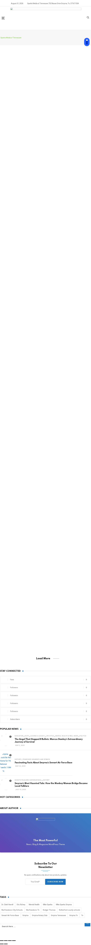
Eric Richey (21, 904)
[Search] (88, 18)
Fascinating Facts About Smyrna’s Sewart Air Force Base (43, 763)
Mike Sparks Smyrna (64, 904)
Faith (27, 736)
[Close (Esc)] (2, 940)
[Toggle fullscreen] (10, 940)
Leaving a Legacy (37, 736)
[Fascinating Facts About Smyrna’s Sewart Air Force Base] (6, 762)
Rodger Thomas (49, 910)
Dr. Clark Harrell (7, 904)
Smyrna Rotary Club (39, 915)
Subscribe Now (55, 882)
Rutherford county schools (69, 910)
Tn (82, 915)
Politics (83, 736)
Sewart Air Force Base (10, 915)
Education (19, 736)
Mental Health (34, 904)
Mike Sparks (47, 904)
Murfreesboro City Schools (12, 910)
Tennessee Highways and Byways (36, 759)
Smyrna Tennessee (58, 915)
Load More (43, 658)
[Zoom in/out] (14, 940)
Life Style (50, 736)
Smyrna (25, 915)
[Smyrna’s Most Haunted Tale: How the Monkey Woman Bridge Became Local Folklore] (6, 784)
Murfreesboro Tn (32, 910)
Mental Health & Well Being (66, 736)
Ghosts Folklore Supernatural (28, 780)
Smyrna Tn (73, 915)
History (18, 759)
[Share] (6, 940)
